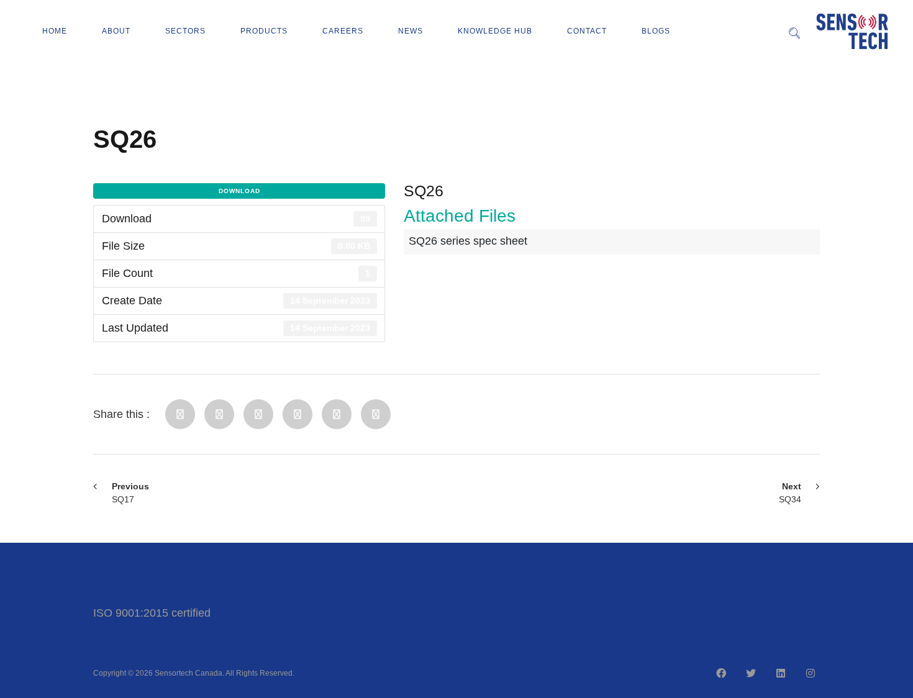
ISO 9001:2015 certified (152, 613)
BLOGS (656, 31)
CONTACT (587, 31)
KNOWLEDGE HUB (495, 31)
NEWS (410, 31)
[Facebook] (180, 414)
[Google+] (337, 414)
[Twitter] (219, 414)
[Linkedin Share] (258, 414)
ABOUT (116, 31)
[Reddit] (297, 414)
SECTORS (185, 31)
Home (54, 31)
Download (239, 191)
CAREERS (342, 31)
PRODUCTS (264, 31)
